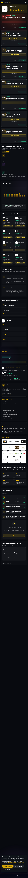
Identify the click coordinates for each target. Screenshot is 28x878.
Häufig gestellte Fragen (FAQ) (8, 410)
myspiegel (8, 218)
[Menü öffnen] (25, 2)
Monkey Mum (8, 255)
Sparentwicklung (6, 405)
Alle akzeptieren (8, 866)
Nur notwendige (18, 866)
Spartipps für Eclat (6, 408)
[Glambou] (11, 441)
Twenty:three (8, 242)
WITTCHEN (20, 255)
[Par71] (23, 454)
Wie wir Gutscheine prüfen (7, 394)
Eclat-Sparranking (6, 416)
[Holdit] (17, 441)
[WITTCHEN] (23, 448)
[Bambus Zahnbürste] (5, 454)
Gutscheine (5, 401)
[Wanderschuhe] (11, 448)
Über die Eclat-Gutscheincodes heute (10, 414)
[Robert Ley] (11, 460)
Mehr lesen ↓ (4, 324)
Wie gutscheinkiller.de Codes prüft (9, 403)
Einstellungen (7, 869)
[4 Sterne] (11, 557)
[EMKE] (5, 460)
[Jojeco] (17, 460)
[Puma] (23, 441)
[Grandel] (23, 460)
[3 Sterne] (9, 557)
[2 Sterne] (7, 557)
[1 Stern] (4, 557)
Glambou (20, 218)
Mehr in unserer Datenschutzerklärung (16, 862)
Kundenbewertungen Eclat (8, 418)
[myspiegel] (5, 441)
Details (14, 27)
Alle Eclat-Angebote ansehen (14, 535)
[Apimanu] (11, 454)
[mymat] (17, 454)
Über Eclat (5, 412)
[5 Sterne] (14, 557)
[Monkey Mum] (17, 448)
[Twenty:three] (5, 448)
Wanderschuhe (21, 242)
